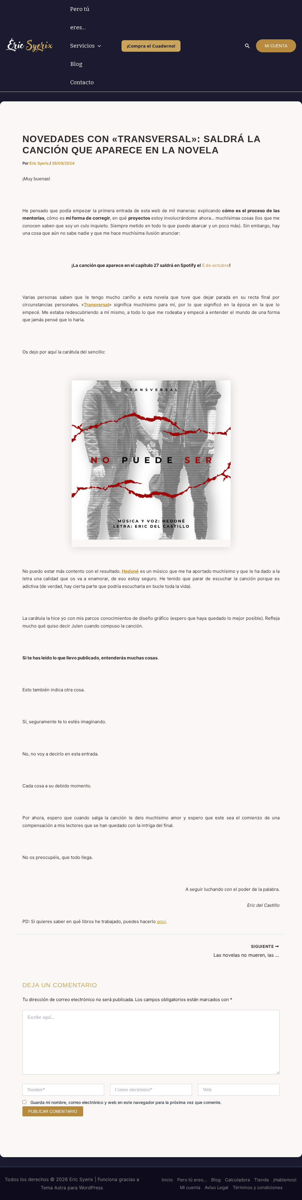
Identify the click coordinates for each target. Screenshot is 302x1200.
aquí (161, 921)
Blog (76, 64)
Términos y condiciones (258, 1187)
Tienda (261, 1180)
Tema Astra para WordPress (72, 1188)
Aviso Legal (216, 1187)
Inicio (167, 1180)
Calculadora (237, 1180)
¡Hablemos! (284, 1180)
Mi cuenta (190, 1187)
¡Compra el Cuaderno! (151, 46)
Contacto (82, 82)
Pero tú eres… (79, 18)
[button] (98, 46)
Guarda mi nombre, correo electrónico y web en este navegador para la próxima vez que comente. (125, 1102)
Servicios (82, 45)
